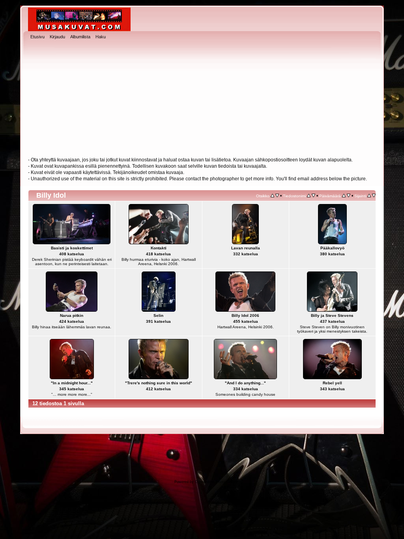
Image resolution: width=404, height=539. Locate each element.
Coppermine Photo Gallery (216, 482)
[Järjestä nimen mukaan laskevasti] (313, 195)
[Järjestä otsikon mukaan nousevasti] (272, 195)
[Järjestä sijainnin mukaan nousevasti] (369, 195)
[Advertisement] (202, 99)
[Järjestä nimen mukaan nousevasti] (308, 195)
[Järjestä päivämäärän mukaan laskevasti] (348, 195)
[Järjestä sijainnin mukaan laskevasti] (374, 195)
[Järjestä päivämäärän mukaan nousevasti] (344, 195)
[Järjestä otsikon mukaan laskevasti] (277, 195)
